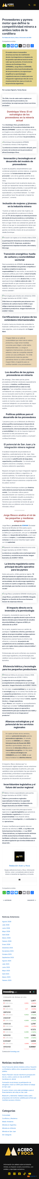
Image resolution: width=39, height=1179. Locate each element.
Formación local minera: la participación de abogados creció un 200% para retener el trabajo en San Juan (18, 1085)
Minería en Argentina (9, 1125)
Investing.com (14, 1051)
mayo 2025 (6, 971)
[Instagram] (14, 1173)
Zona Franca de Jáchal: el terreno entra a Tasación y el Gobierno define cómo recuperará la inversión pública (19, 1069)
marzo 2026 (6, 938)
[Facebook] (19, 1173)
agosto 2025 (6, 961)
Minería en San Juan (9, 1131)
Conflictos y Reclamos (9, 1118)
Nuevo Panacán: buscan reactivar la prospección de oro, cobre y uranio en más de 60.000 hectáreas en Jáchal (18, 1077)
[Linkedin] (9, 1173)
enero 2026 (6, 944)
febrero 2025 (6, 980)
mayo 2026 (6, 931)
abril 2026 (5, 935)
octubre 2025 (7, 954)
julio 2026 (5, 925)
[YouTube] (29, 1173)
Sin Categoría (6, 1135)
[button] (29, 5)
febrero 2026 (6, 941)
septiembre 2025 (8, 957)
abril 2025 (5, 974)
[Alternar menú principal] (34, 5)
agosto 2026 (6, 922)
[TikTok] (24, 1173)
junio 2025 (6, 967)
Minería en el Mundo (9, 1128)
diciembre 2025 (7, 948)
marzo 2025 (6, 977)
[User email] (19, 880)
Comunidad (6, 1115)
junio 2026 (6, 928)
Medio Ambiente (7, 1122)
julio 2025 (5, 964)
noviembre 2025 (8, 951)
